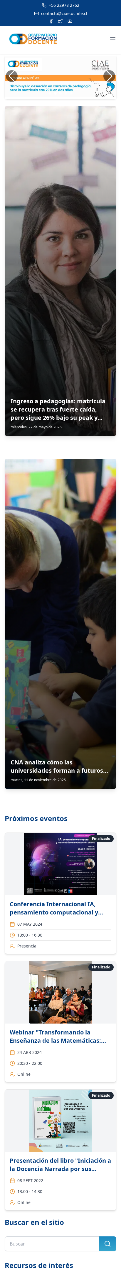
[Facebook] (51, 21)
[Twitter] (60, 21)
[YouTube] (70, 21)
